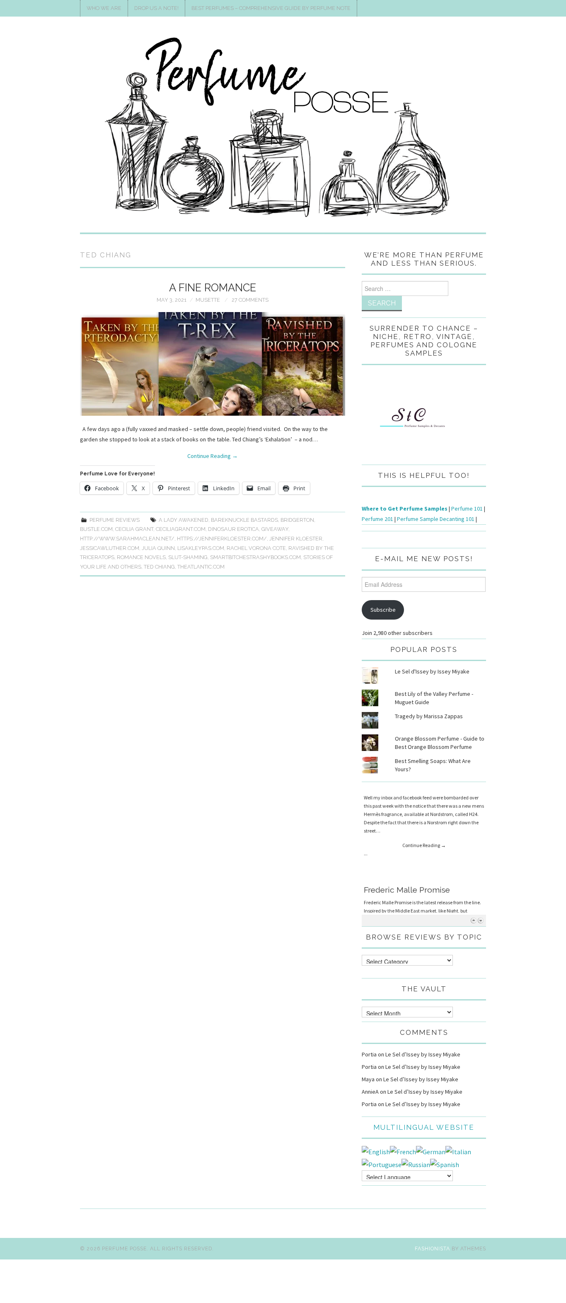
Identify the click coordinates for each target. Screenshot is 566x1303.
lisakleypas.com (200, 548)
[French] (403, 1150)
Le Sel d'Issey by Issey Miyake (432, 671)
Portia (369, 1054)
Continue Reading (212, 456)
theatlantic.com (201, 567)
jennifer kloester (295, 538)
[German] (430, 1150)
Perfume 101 (467, 508)
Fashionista (432, 1248)
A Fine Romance (212, 287)
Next (480, 920)
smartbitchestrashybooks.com (255, 557)
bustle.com (96, 529)
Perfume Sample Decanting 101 (435, 519)
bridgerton (297, 520)
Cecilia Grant (134, 529)
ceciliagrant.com (181, 529)
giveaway (274, 529)
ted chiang (159, 567)
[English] (376, 1150)
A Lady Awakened (183, 520)
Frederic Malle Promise (407, 792)
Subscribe (383, 609)
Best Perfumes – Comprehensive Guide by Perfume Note (271, 8)
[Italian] (458, 1150)
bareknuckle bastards (244, 520)
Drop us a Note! (156, 8)
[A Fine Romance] (212, 364)
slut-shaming (188, 557)
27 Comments (250, 300)
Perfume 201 (377, 519)
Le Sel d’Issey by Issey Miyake (422, 1054)
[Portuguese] (382, 1163)
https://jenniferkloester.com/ (222, 538)
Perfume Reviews (114, 520)
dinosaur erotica (233, 529)
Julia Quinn (158, 548)
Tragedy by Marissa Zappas (429, 716)
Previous (473, 920)
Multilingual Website (423, 1127)
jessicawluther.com (109, 548)
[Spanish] (444, 1163)
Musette (208, 300)
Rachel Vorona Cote (256, 548)
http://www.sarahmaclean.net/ (127, 538)
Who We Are (104, 8)
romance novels (141, 557)
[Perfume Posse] (283, 128)
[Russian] (416, 1163)
